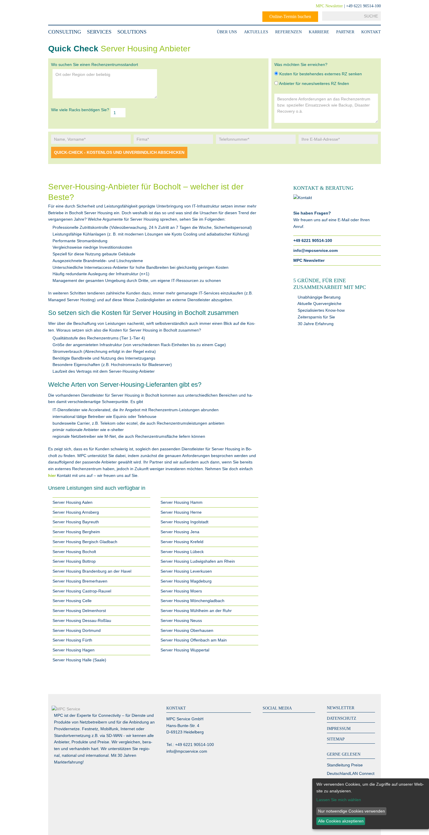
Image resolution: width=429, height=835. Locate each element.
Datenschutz (341, 718)
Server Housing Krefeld (182, 541)
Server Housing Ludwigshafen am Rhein (198, 561)
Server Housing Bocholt (74, 551)
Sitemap (336, 739)
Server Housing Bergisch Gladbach (85, 541)
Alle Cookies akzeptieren (341, 821)
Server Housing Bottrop (74, 561)
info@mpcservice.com (315, 250)
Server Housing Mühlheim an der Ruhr (196, 610)
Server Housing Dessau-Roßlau (82, 620)
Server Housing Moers (181, 591)
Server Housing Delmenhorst (79, 610)
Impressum (338, 728)
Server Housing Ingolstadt (184, 522)
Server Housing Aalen (73, 502)
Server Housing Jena (180, 531)
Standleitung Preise (345, 765)
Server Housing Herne (181, 512)
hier (52, 475)
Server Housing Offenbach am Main (194, 640)
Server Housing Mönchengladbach (192, 600)
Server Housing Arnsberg (76, 512)
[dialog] (370, 803)
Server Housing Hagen (74, 650)
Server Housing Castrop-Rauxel (82, 591)
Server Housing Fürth (72, 640)
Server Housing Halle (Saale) (79, 660)
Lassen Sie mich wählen (338, 799)
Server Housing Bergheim (76, 531)
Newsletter (340, 708)
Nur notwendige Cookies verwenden (351, 811)
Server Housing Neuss (181, 620)
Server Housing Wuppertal (185, 650)
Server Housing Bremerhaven (80, 581)
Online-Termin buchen (290, 16)
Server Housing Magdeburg (186, 581)
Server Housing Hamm (182, 502)
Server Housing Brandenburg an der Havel (92, 571)
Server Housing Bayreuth (76, 522)
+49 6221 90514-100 (312, 240)
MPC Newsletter (329, 6)
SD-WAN (114, 735)
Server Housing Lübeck (182, 551)
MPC (71, 12)
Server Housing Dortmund (77, 630)
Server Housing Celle (72, 600)
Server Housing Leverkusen (186, 571)
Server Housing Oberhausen (187, 630)
